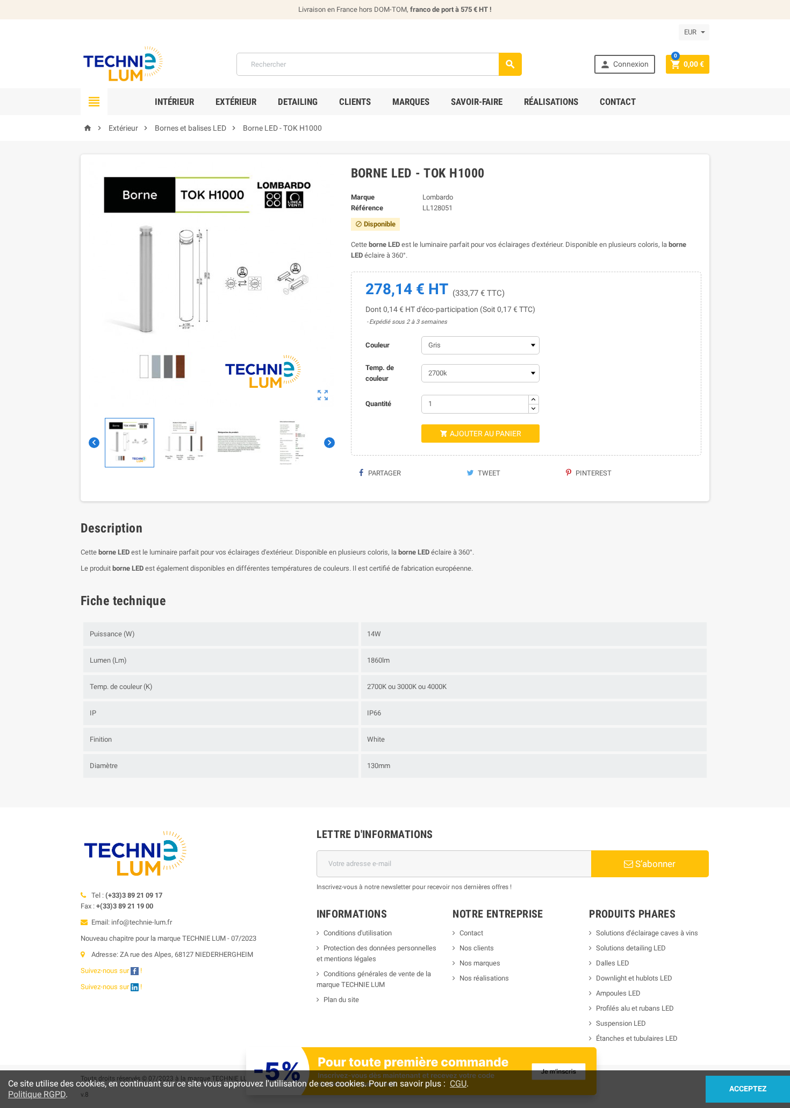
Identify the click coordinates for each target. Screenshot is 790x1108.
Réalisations (551, 101)
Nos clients (476, 948)
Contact (618, 101)
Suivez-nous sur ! (112, 971)
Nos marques (479, 963)
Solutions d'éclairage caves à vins (647, 933)
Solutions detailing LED (631, 948)
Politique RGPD (37, 1094)
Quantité (378, 404)
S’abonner (654, 863)
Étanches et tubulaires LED (637, 1038)
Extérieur (236, 101)
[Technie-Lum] (122, 64)
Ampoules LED (618, 993)
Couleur (377, 345)
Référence (367, 208)
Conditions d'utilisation (358, 933)
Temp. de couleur (379, 373)
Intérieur (174, 101)
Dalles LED (612, 963)
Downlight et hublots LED (634, 978)
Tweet (488, 473)
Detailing (298, 101)
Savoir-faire (476, 101)
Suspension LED (621, 1023)
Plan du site (341, 1000)
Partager (384, 473)
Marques (410, 101)
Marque (363, 197)
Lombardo (437, 197)
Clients (355, 101)
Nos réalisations (484, 978)
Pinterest (593, 473)
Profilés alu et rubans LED (635, 1008)
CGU (458, 1083)
